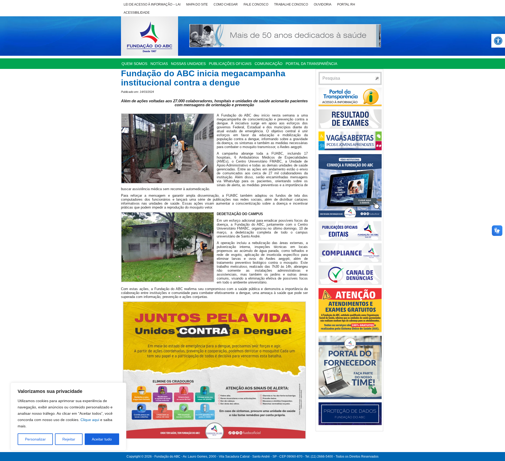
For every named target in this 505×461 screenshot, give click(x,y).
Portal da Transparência (311, 64)
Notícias (159, 64)
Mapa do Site (197, 4)
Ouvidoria (322, 4)
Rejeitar (68, 439)
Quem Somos (134, 64)
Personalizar (35, 439)
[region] (68, 416)
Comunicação (268, 64)
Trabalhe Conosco (291, 4)
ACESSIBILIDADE (137, 12)
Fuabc (149, 36)
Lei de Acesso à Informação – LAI (152, 4)
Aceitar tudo (102, 439)
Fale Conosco (256, 4)
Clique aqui (89, 420)
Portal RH (346, 4)
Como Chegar (226, 4)
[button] (498, 41)
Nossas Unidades (188, 64)
